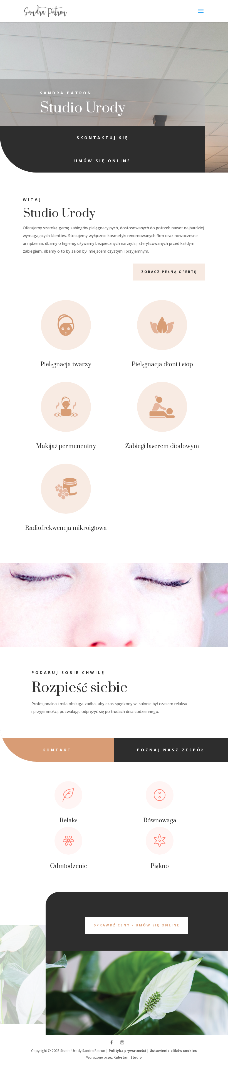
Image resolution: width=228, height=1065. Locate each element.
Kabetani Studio (127, 1057)
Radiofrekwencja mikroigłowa (66, 528)
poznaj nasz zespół (171, 749)
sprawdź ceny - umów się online (137, 925)
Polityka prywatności (127, 1050)
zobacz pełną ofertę (169, 271)
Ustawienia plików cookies (173, 1050)
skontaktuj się (103, 137)
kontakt (57, 749)
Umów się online (102, 160)
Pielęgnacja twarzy (65, 364)
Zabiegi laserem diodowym (162, 446)
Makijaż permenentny (66, 446)
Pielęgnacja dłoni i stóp (162, 364)
